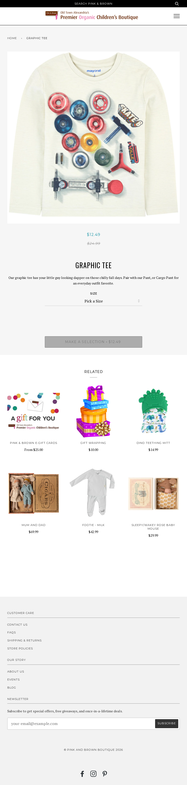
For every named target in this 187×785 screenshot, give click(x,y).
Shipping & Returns (24, 640)
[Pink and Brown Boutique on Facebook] (82, 775)
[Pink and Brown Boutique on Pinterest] (105, 775)
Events (13, 679)
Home (12, 38)
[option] (93, 138)
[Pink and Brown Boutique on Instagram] (93, 775)
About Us (15, 671)
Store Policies (20, 648)
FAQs (11, 632)
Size (93, 293)
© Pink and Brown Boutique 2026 (93, 749)
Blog (11, 687)
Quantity (93, 315)
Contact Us (17, 624)
